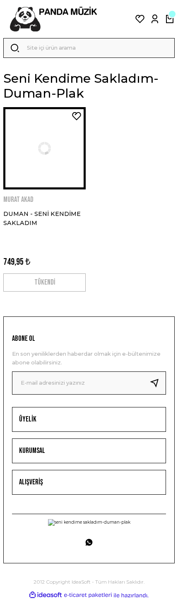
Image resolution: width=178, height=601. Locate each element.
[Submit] (157, 383)
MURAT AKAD (18, 199)
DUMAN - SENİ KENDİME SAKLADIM (42, 218)
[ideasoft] (45, 595)
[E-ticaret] (88, 595)
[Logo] (53, 19)
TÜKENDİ (44, 282)
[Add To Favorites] (77, 116)
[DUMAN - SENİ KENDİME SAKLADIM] (44, 148)
